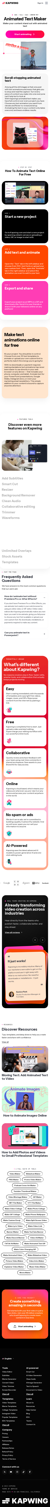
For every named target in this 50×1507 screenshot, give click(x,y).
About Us (30, 1403)
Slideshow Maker (33, 1174)
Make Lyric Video (15, 1226)
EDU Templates (8, 1421)
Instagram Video (9, 1413)
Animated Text (34, 14)
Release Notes (8, 1448)
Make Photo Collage (36, 1209)
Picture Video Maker (14, 1261)
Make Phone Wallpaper (35, 1214)
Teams (29, 1421)
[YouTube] (10, 1471)
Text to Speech (32, 1386)
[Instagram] (17, 1471)
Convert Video (8, 1383)
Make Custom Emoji (11, 1220)
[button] (25, 976)
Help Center (31, 1410)
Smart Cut (30, 1372)
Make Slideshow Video (37, 1255)
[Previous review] (35, 940)
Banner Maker (13, 1232)
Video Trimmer (8, 1386)
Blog (28, 1413)
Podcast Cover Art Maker (25, 1185)
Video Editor (7, 1372)
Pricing (5, 1433)
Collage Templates (9, 1410)
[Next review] (42, 940)
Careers (5, 1437)
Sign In (40, 3)
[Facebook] (29, 1471)
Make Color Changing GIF (25, 1249)
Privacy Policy (7, 1455)
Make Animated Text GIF (35, 1243)
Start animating (22, 34)
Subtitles (5, 1375)
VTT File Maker (34, 1203)
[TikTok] (23, 1471)
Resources (30, 1406)
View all (5, 1042)
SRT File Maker (15, 1203)
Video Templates (9, 1403)
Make (26, 15)
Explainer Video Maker (14, 1267)
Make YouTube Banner (33, 1232)
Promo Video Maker (32, 1180)
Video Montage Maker (17, 1197)
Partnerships (7, 1441)
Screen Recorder (9, 1390)
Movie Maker (25, 1273)
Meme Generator (9, 1379)
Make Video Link (35, 1226)
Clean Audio (31, 1379)
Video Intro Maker (36, 1261)
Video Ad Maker (37, 1238)
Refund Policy (7, 1452)
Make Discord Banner (15, 1238)
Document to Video (34, 1390)
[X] (4, 1471)
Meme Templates (9, 1406)
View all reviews (12, 932)
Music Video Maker (37, 1267)
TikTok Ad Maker (11, 1243)
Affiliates (5, 1444)
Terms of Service (9, 1459)
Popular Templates (9, 1417)
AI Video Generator (34, 1375)
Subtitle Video (8, 505)
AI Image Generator (34, 1383)
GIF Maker (37, 1197)
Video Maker (15, 1174)
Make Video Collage (13, 1209)
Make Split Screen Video (36, 1220)
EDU (28, 1417)
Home (15, 15)
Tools (21, 15)
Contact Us (30, 1424)
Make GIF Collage (12, 1214)
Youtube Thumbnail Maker (25, 1191)
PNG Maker (14, 1180)
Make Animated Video (12, 1255)
